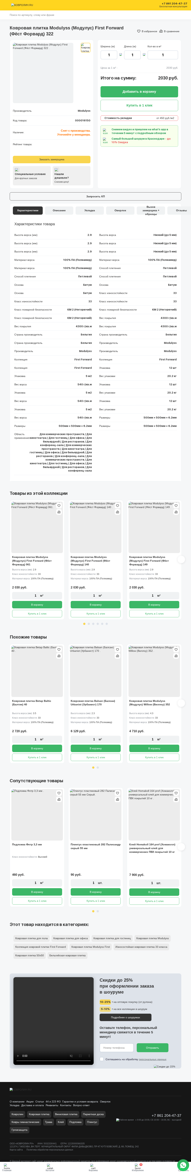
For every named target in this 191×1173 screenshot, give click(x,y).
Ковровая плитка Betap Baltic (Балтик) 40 (31, 702)
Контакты (65, 1105)
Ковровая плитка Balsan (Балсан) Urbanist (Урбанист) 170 (93, 702)
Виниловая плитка (66, 1114)
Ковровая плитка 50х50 (29, 955)
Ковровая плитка (39, 1114)
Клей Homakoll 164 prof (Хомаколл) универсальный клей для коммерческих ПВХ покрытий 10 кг (152, 848)
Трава (48, 1122)
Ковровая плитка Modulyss (152, 938)
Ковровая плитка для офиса (70, 938)
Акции (30, 1101)
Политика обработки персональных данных (49, 1149)
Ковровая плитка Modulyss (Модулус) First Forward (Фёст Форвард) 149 (149, 561)
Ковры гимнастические (25, 1122)
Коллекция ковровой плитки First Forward (40, 946)
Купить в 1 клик (37, 613)
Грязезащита (19, 1129)
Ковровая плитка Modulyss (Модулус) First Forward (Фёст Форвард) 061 (32, 561)
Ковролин (17, 1114)
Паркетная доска (93, 1114)
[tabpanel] (37, 560)
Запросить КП (95, 196)
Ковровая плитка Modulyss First (90, 946)
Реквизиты (52, 1105)
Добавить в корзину (139, 91)
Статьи (39, 1101)
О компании (17, 1101)
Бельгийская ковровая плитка (67, 955)
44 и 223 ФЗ (53, 1101)
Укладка (14, 1105)
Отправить (152, 1047)
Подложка (75, 1122)
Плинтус (92, 1122)
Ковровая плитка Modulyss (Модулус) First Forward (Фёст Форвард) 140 (90, 561)
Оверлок (105, 1101)
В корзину (37, 604)
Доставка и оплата (32, 1105)
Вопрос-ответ (81, 1105)
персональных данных (152, 1059)
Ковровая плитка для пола (31, 938)
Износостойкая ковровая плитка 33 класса (141, 946)
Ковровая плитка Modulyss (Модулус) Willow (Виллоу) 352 (149, 702)
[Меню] (6, 5)
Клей (61, 1122)
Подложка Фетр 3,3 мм (27, 844)
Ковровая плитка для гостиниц (112, 938)
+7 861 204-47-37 (174, 3)
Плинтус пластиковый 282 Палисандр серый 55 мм (96, 846)
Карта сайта (16, 1149)
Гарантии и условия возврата (80, 1101)
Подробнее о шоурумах (125, 1017)
